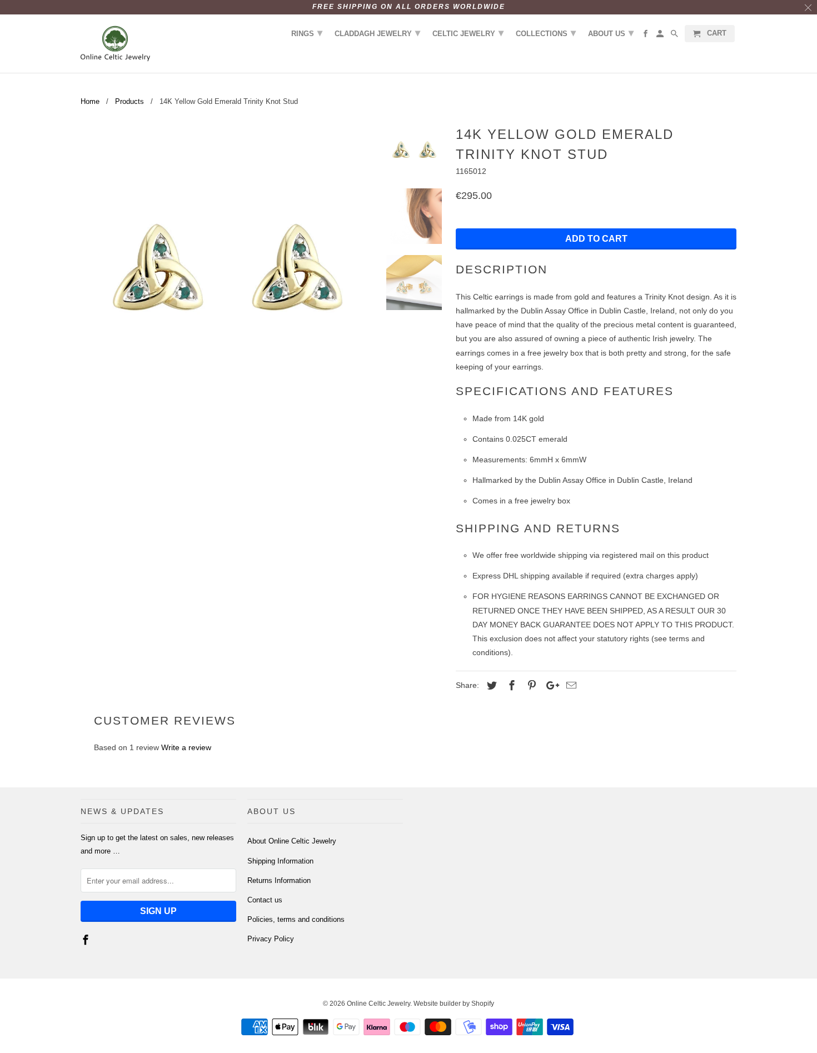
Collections (546, 32)
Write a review (186, 747)
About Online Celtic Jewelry (291, 841)
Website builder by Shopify (454, 1003)
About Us (611, 32)
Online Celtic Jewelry (378, 1003)
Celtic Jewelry (468, 32)
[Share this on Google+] (550, 685)
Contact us (264, 900)
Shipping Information (280, 861)
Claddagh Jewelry (377, 32)
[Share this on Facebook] (510, 685)
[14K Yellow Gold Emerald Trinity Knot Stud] (226, 267)
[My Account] (660, 35)
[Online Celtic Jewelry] (115, 44)
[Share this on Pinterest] (530, 685)
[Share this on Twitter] (490, 685)
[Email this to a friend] (570, 685)
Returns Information (279, 880)
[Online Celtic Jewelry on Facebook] (87, 940)
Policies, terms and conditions (296, 919)
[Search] (675, 35)
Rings (306, 32)
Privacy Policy (270, 939)
